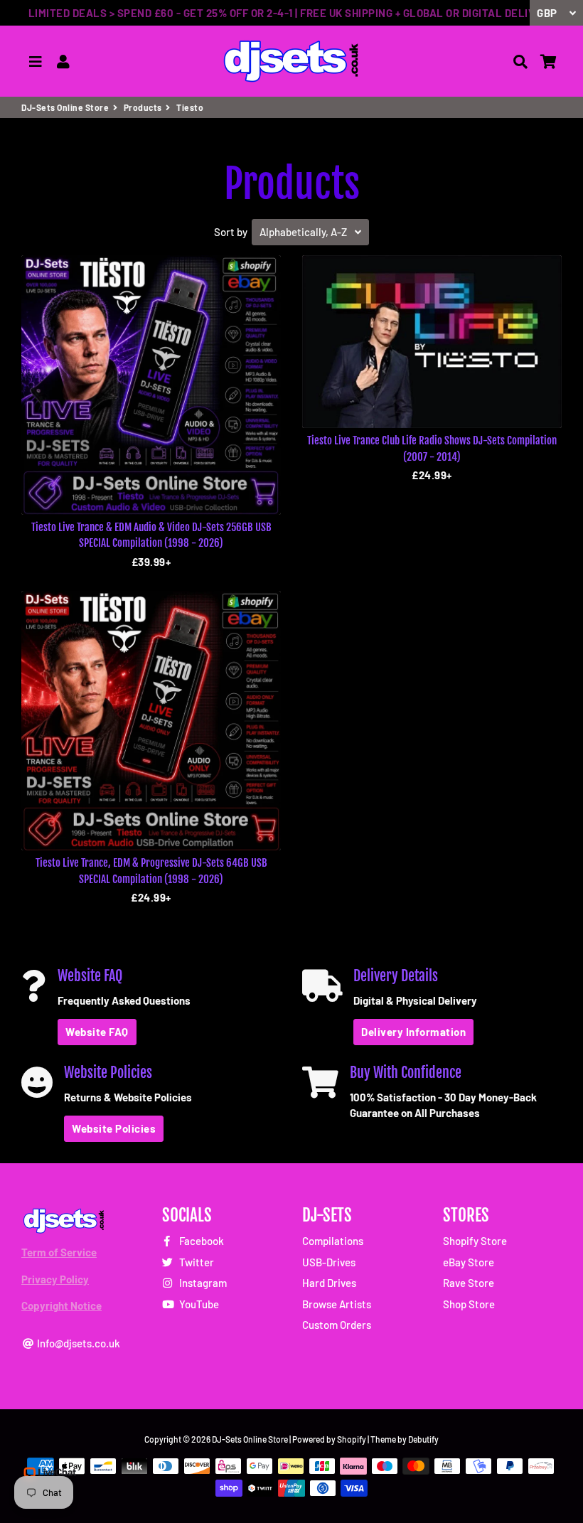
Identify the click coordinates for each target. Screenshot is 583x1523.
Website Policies (114, 1128)
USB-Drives (328, 1262)
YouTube (198, 1304)
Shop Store (469, 1304)
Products (143, 107)
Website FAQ (97, 1031)
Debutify (423, 1439)
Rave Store (468, 1282)
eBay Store (468, 1262)
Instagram (202, 1282)
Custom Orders (336, 1324)
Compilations (332, 1240)
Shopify (351, 1439)
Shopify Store (475, 1240)
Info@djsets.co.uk (77, 1343)
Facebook (200, 1240)
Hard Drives (329, 1282)
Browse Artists (336, 1304)
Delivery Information (413, 1031)
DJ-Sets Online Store (65, 107)
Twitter (195, 1262)
